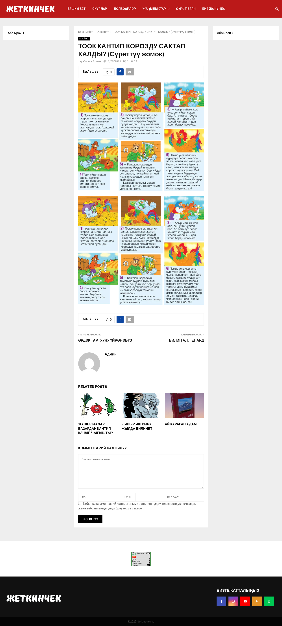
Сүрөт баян (186, 9)
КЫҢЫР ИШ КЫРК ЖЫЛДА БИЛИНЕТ (137, 426)
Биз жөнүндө (213, 9)
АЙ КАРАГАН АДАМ (181, 424)
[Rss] (257, 601)
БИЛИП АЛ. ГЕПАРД (186, 340)
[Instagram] (233, 601)
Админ (97, 61)
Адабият (84, 38)
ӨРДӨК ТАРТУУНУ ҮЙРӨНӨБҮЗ (105, 340)
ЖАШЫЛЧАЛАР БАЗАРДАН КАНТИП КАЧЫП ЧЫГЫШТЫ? (95, 428)
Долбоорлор (125, 9)
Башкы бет (76, 9)
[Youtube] (245, 601)
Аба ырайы (16, 33)
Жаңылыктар (154, 9)
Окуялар (99, 9)
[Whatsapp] (269, 601)
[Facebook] (221, 601)
